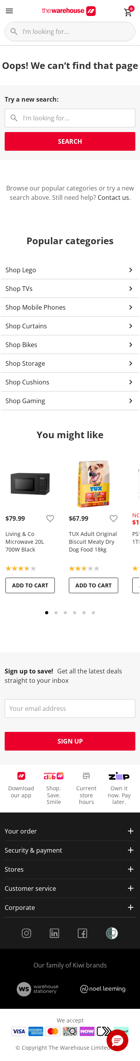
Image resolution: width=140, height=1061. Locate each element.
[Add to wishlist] (50, 518)
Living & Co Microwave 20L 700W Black (24, 541)
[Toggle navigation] (9, 11)
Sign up (70, 741)
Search (70, 141)
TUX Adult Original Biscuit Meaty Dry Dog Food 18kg (93, 541)
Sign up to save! (29, 671)
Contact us (113, 197)
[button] (117, 1040)
